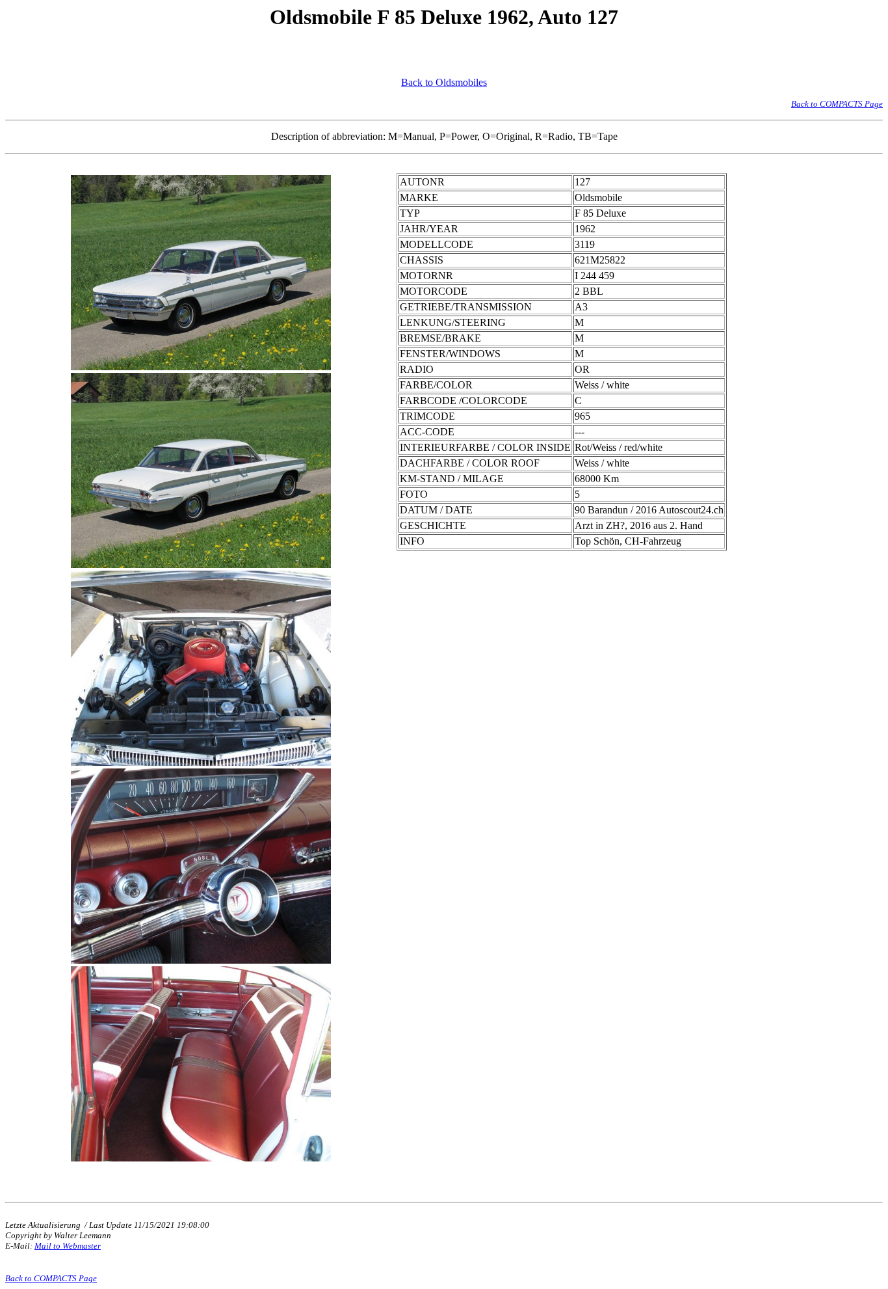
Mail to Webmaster (67, 1246)
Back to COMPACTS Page (837, 104)
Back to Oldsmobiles (444, 82)
